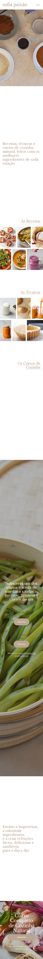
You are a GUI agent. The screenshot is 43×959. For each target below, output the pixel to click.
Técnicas (28, 595)
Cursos (15, 599)
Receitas (12, 595)
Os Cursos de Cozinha (29, 365)
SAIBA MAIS (21, 937)
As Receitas (30, 221)
